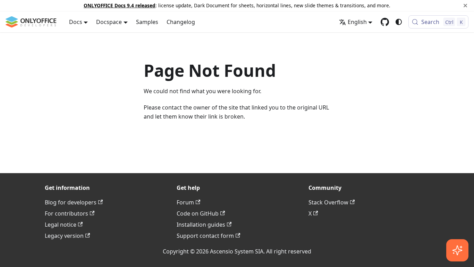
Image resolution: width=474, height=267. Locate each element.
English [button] (357, 22)
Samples (147, 22)
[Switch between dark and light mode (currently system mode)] (398, 21)
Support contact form (205, 236)
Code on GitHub (198, 213)
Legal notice (60, 224)
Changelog (181, 22)
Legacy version (64, 236)
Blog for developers (70, 202)
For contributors (66, 213)
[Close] (465, 5)
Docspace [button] (109, 22)
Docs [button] (75, 22)
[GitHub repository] (384, 21)
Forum (185, 202)
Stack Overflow (328, 202)
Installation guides (201, 224)
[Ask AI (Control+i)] (457, 250)
